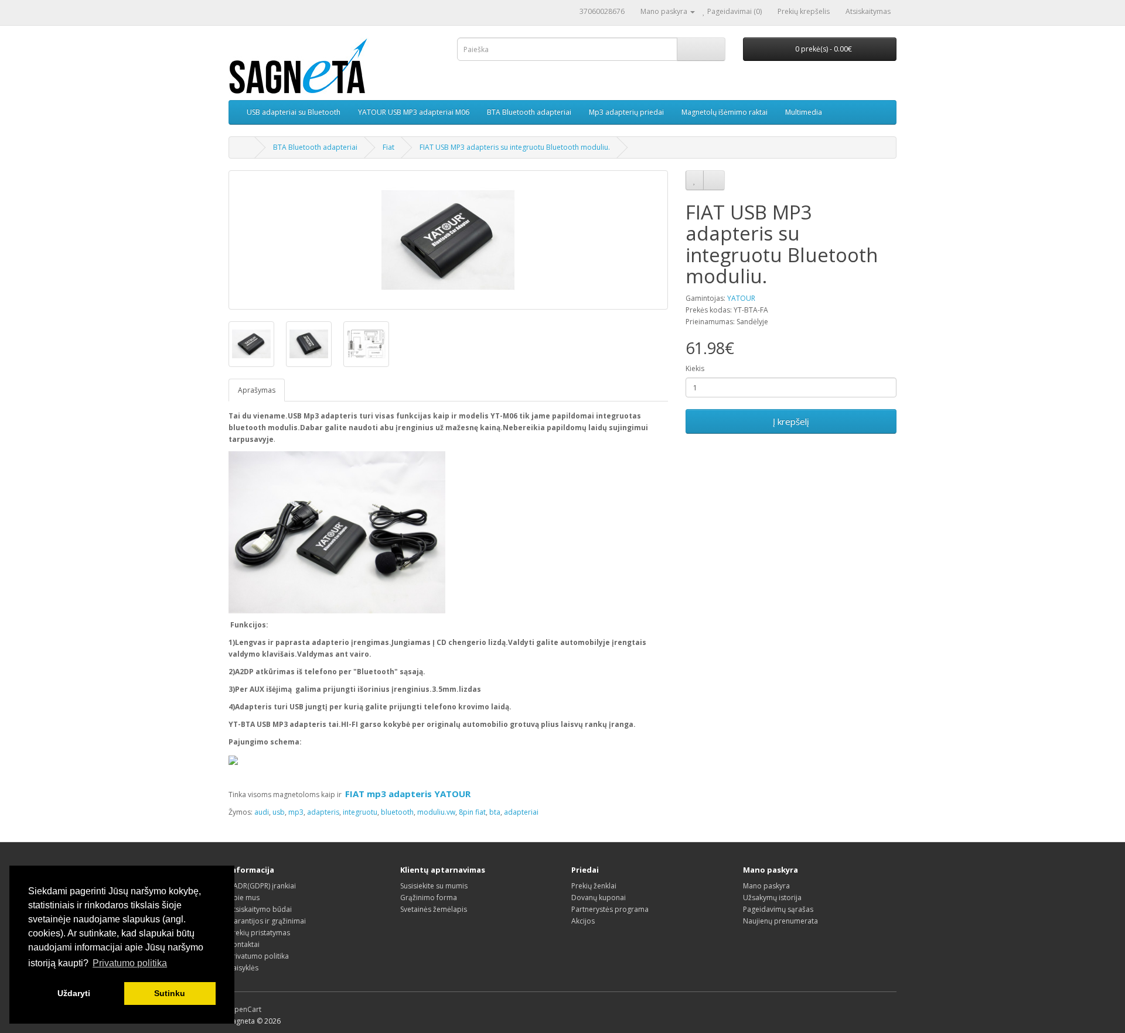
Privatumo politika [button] (130, 963)
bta (494, 812)
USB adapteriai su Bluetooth (293, 112)
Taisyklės (243, 968)
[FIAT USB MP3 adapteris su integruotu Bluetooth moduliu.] (448, 240)
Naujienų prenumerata (780, 921)
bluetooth (397, 812)
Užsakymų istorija (772, 897)
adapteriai (521, 812)
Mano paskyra (766, 886)
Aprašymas (256, 390)
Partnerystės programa (610, 909)
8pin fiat (472, 812)
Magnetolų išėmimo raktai (724, 112)
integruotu (360, 812)
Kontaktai (244, 944)
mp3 (296, 812)
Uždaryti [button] (73, 993)
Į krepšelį (791, 421)
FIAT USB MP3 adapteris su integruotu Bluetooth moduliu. (515, 147)
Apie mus (244, 897)
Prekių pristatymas (259, 933)
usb (278, 812)
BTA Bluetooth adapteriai (529, 112)
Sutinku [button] (169, 993)
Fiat (388, 147)
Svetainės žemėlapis (433, 909)
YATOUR (741, 298)
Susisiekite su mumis (434, 886)
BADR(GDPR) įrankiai (262, 886)
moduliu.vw (436, 812)
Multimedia (803, 112)
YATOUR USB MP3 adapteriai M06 (413, 112)
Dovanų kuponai (598, 897)
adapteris (323, 812)
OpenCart (245, 1009)
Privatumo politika (259, 956)
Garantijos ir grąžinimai (267, 921)
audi (261, 812)
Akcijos (583, 921)
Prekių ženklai (593, 886)
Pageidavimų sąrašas (778, 909)
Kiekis (695, 368)
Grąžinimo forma (428, 897)
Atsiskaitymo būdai (260, 909)
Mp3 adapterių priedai (626, 112)
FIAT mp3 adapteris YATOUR (408, 793)
